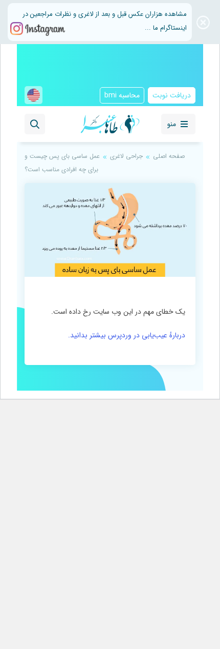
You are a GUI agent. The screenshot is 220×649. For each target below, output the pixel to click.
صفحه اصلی (169, 156)
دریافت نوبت (171, 95)
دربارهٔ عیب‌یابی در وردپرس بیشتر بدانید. (126, 335)
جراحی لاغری (126, 156)
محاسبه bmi (122, 95)
